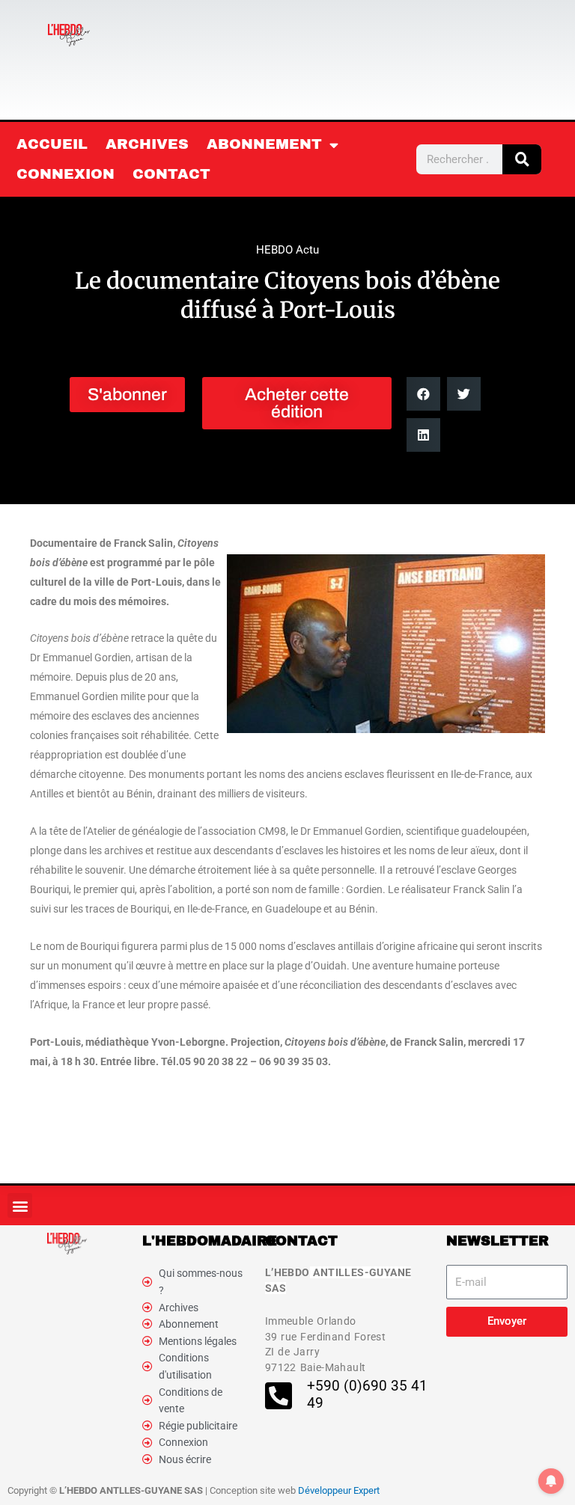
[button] (423, 394)
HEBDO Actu (287, 250)
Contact (171, 174)
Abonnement (264, 144)
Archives (147, 144)
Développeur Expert (339, 1490)
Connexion (65, 174)
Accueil (52, 144)
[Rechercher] (521, 159)
